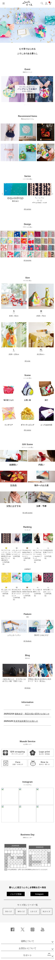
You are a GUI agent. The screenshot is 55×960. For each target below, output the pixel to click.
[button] (2, 194)
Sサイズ (8, 911)
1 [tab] (25, 104)
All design (27, 260)
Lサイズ (34, 911)
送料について (27, 941)
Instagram (39, 894)
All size (27, 361)
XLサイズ (46, 911)
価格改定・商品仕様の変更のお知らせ (32, 714)
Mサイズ (21, 911)
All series (27, 209)
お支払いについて (27, 948)
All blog (27, 688)
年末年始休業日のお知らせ (25, 721)
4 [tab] (30, 104)
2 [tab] (26, 104)
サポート (27, 955)
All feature (27, 641)
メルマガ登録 (15, 894)
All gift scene (27, 513)
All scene (27, 430)
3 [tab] (28, 104)
